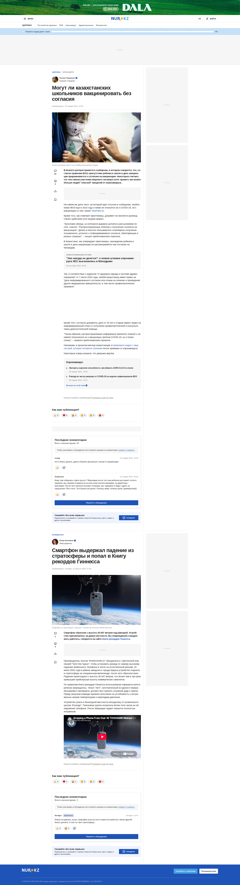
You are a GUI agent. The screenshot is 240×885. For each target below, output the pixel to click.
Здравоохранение (86, 25)
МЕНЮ (30, 19)
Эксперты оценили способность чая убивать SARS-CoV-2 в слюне (101, 368)
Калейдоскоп (58, 535)
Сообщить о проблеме (186, 871)
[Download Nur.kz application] (120, 7)
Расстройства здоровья (47, 25)
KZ (200, 19)
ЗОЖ (61, 25)
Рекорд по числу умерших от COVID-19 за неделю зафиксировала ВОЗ (103, 376)
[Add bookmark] (55, 200)
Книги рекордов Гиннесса (116, 639)
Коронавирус (71, 25)
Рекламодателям (208, 871)
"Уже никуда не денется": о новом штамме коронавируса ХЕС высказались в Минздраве (100, 260)
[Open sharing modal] (55, 191)
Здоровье (27, 25)
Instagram (130, 518)
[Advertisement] (120, 49)
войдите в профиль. (127, 450)
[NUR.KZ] (120, 19)
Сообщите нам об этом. (103, 398)
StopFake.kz (98, 211)
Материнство (101, 25)
